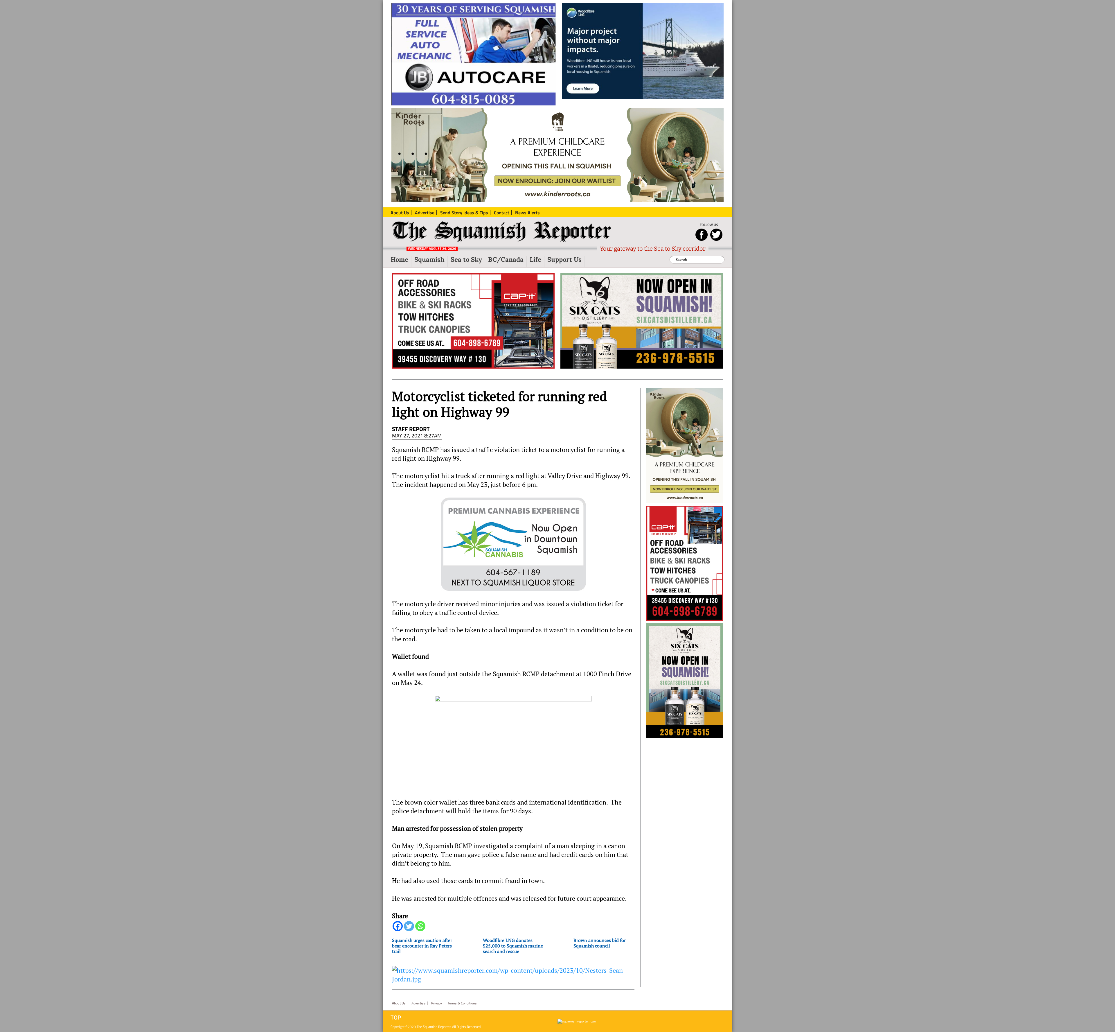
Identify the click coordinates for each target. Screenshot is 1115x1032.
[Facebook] (398, 926)
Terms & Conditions (462, 1003)
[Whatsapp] (420, 926)
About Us (399, 1003)
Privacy (436, 1003)
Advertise (418, 1003)
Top (396, 1017)
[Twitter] (409, 926)
